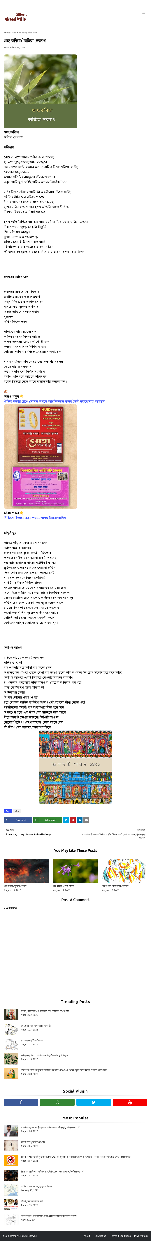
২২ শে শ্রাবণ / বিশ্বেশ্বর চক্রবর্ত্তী (36, 1025)
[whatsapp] (57, 1102)
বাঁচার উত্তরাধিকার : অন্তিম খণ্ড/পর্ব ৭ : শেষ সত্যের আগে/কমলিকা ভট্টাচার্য (52, 1171)
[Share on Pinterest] (73, 820)
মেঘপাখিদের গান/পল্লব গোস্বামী (115, 885)
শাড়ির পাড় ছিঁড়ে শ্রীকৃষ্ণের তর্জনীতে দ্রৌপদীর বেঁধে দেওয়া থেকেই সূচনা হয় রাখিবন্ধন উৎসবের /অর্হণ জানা (64, 1070)
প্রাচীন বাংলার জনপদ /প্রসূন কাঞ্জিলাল (36, 1186)
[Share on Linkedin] (79, 820)
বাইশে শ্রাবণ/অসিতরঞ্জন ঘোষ (33, 1142)
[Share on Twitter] (66, 820)
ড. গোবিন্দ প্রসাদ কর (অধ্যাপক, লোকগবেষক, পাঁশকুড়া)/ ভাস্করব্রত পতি (50, 1127)
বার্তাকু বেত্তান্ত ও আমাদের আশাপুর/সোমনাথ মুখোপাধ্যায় (44, 1055)
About (87, 1236)
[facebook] (21, 1102)
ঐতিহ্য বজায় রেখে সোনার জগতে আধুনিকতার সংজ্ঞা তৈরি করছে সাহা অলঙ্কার (54, 401)
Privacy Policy (141, 1236)
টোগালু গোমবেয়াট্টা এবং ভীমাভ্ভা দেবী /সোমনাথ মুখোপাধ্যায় (45, 1010)
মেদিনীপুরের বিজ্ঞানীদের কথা (32, 1201)
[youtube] (130, 1102)
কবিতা (14, 32)
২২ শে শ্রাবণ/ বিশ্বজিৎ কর (32, 1040)
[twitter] (93, 1102)
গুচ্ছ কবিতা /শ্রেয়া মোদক (63, 885)
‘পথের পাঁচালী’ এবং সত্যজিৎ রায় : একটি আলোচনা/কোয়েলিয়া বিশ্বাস (48, 1215)
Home (7, 32)
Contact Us (100, 1236)
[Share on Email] (86, 820)
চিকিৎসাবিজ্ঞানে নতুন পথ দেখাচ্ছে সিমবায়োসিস (35, 518)
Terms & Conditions (120, 1236)
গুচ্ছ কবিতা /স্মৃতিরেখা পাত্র (15, 885)
